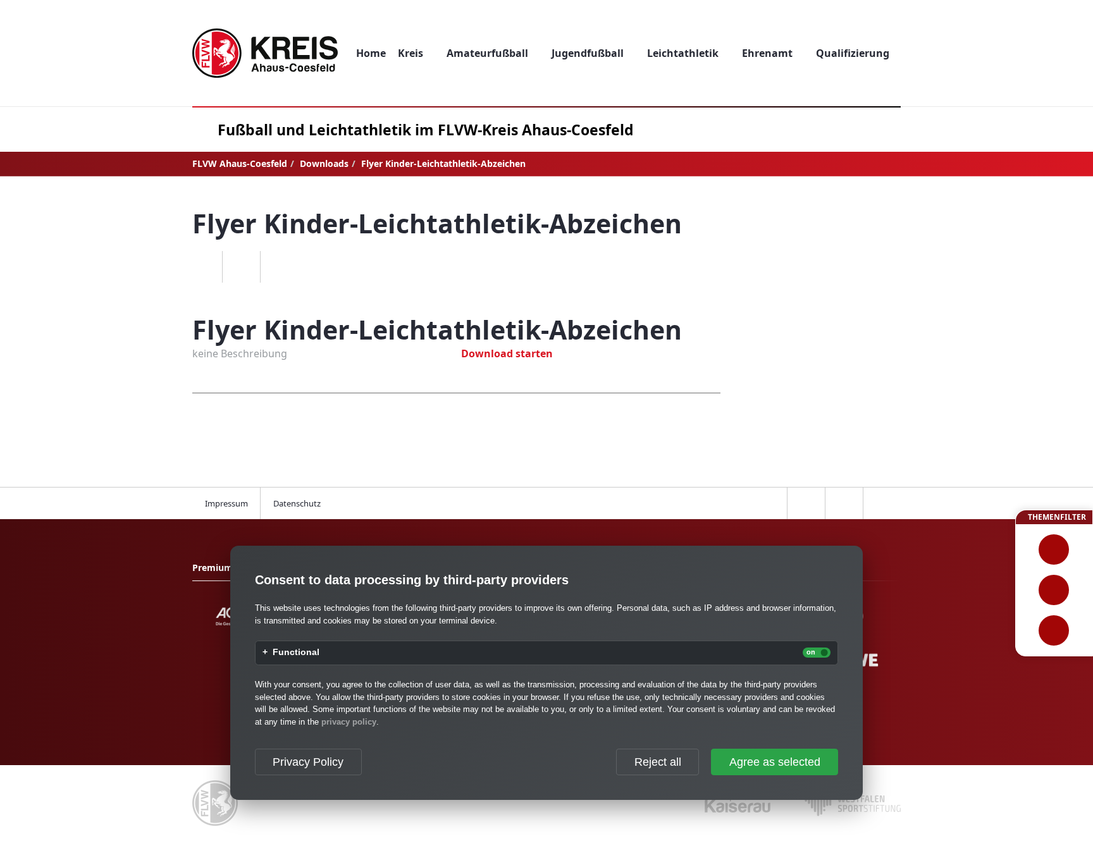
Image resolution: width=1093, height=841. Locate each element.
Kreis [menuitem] (410, 53)
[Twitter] (241, 267)
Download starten (507, 353)
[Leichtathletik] (1054, 590)
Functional (296, 652)
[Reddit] (279, 267)
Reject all (657, 762)
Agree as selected (774, 762)
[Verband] (1054, 630)
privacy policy (348, 722)
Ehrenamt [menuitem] (767, 53)
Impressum (226, 503)
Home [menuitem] (371, 53)
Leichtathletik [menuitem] (683, 53)
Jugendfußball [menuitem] (588, 53)
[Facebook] (203, 267)
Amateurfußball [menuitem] (487, 53)
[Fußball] (1054, 549)
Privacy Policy (308, 762)
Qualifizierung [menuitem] (852, 53)
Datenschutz (297, 503)
